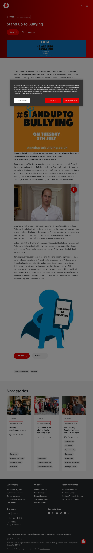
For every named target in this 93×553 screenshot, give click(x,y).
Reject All (53, 100)
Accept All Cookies (71, 100)
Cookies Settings (22, 100)
